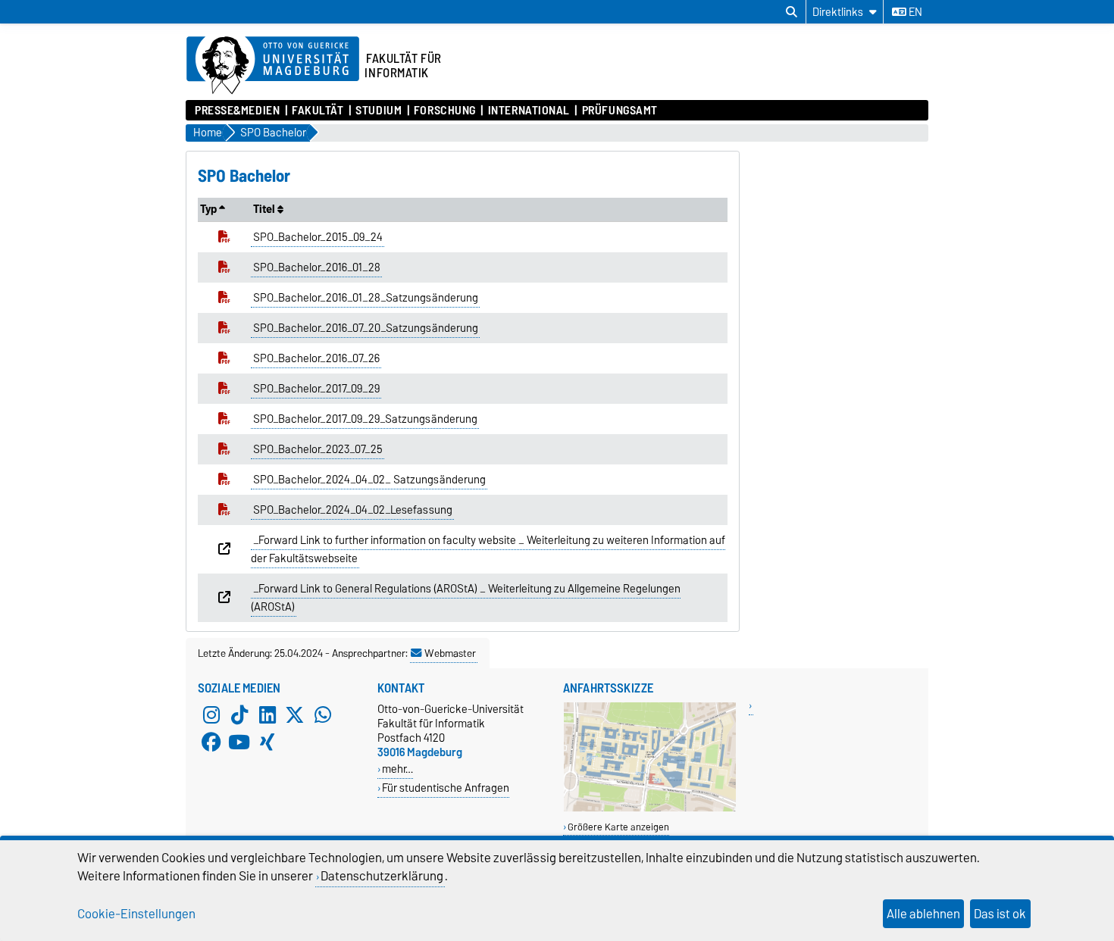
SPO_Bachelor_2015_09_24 (318, 237)
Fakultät (317, 111)
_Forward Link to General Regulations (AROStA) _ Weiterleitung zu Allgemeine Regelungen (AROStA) (466, 598)
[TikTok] (239, 715)
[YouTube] (239, 742)
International (529, 111)
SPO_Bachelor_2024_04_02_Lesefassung (352, 510)
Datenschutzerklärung (382, 875)
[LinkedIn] (267, 715)
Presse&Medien (237, 111)
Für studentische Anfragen (445, 787)
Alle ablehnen (923, 913)
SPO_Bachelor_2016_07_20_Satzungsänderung (365, 328)
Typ (209, 209)
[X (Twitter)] (294, 715)
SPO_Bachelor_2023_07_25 (318, 449)
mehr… (397, 768)
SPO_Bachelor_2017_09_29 (316, 389)
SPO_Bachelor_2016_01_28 (316, 267)
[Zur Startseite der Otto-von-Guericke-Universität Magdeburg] (273, 66)
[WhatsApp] (322, 715)
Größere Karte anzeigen (618, 827)
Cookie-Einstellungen (136, 913)
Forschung (445, 111)
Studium (378, 111)
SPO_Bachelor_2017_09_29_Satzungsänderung (365, 419)
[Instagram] (211, 715)
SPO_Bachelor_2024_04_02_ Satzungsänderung (369, 479)
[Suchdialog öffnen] (791, 12)
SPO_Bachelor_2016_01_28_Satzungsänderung (365, 298)
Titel (265, 209)
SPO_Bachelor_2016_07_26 (316, 358)
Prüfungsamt (620, 111)
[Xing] (267, 742)
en (914, 12)
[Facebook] (211, 742)
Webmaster (450, 653)
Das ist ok (1000, 913)
